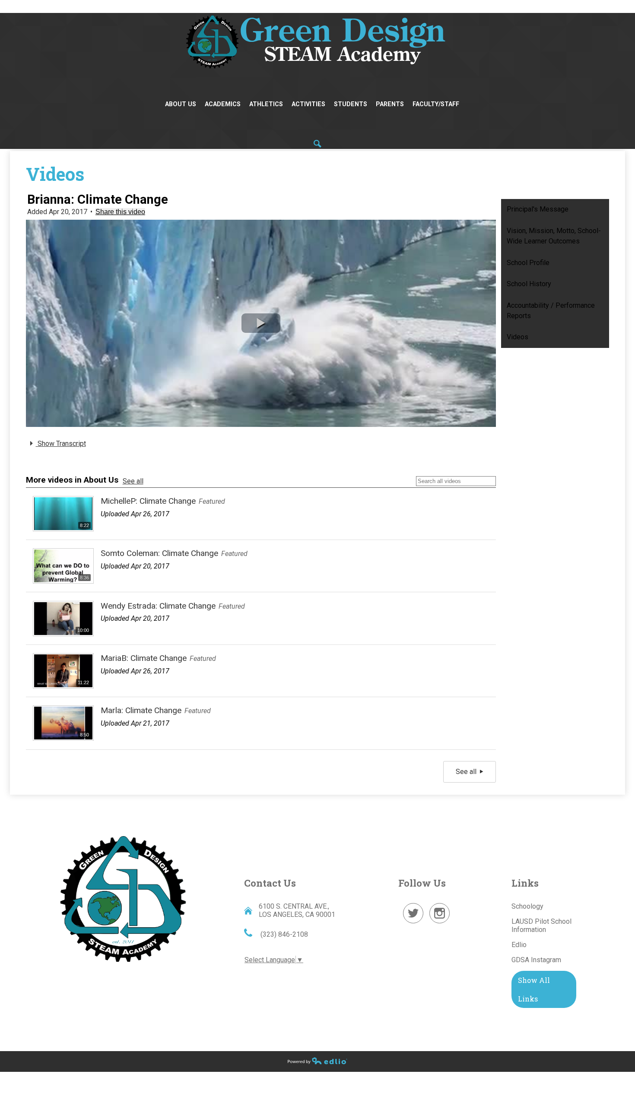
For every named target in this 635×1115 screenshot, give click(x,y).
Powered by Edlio (317, 1060)
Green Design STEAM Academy (123, 898)
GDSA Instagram (536, 960)
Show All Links (534, 989)
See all (133, 481)
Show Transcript (61, 443)
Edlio (519, 945)
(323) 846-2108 (283, 934)
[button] (260, 323)
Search (317, 144)
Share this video (120, 211)
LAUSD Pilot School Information (541, 925)
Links (525, 883)
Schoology (527, 906)
